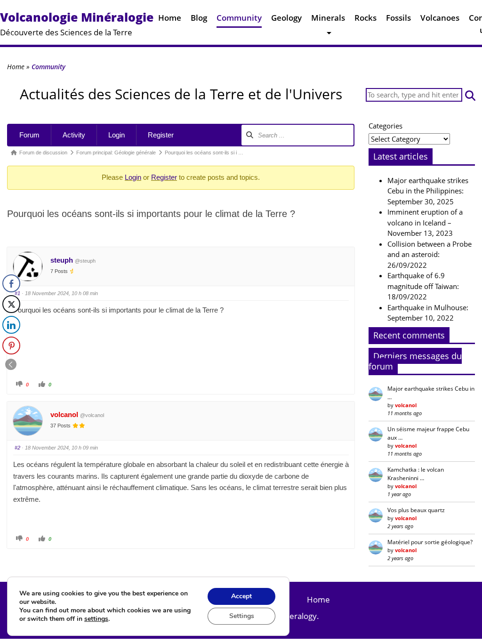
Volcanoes (439, 17)
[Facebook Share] (11, 283)
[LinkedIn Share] (11, 325)
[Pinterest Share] (11, 345)
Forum (29, 135)
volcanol (64, 414)
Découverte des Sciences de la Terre (76, 23)
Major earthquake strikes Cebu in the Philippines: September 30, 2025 (427, 191)
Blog (199, 17)
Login (116, 135)
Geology (286, 17)
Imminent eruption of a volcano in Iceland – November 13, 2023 (425, 222)
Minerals (328, 17)
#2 (17, 447)
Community (239, 17)
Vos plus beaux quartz (416, 510)
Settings (241, 615)
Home (169, 17)
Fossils (398, 17)
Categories (385, 125)
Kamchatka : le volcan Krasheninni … (415, 474)
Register (161, 135)
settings (96, 619)
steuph (61, 260)
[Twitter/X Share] (11, 304)
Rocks (365, 17)
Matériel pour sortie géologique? (430, 542)
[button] (470, 95)
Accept (241, 596)
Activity (74, 135)
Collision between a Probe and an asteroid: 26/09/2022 (429, 254)
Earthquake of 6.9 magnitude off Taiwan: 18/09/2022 (423, 286)
